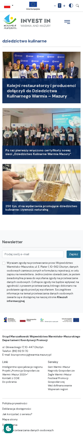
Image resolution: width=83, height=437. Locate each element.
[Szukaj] (77, 6)
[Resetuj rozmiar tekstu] (59, 5)
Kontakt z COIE (10, 378)
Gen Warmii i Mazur (59, 367)
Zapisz (73, 254)
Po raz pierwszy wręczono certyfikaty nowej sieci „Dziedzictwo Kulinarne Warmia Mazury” (38, 152)
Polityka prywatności (14, 403)
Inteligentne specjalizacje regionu (22, 367)
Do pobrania (9, 382)
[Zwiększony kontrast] (71, 6)
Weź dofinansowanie (60, 385)
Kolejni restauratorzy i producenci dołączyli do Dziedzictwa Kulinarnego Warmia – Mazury (41, 91)
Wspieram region (58, 389)
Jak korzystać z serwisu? (17, 414)
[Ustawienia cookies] (8, 428)
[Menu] (67, 22)
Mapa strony (10, 419)
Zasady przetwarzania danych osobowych (28, 430)
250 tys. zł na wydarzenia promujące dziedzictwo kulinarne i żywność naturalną (41, 208)
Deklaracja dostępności (16, 408)
